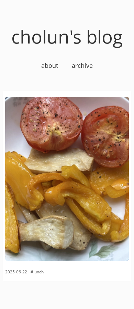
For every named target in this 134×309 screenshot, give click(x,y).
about (49, 65)
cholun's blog (67, 36)
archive (82, 65)
